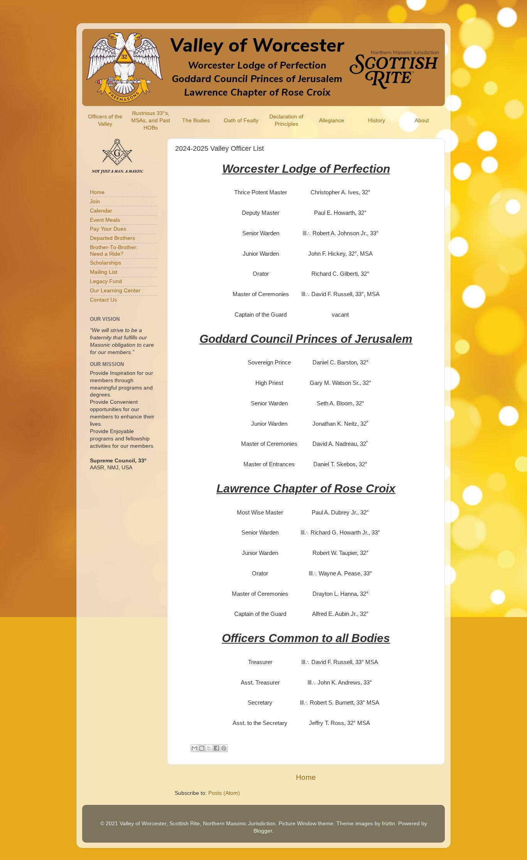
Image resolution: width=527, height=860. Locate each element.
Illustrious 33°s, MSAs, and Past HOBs (150, 120)
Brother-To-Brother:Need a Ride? (114, 250)
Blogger (262, 831)
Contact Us (103, 300)
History (376, 120)
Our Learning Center (115, 290)
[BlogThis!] (202, 748)
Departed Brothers (112, 238)
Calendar (101, 211)
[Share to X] (209, 748)
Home (306, 777)
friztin (388, 823)
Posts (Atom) (224, 793)
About (422, 120)
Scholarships (105, 263)
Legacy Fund (106, 281)
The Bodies (196, 120)
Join (95, 201)
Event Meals (105, 220)
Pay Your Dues (108, 229)
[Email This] (194, 748)
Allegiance (331, 120)
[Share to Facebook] (216, 748)
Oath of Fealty (241, 120)
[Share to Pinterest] (224, 748)
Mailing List (103, 272)
